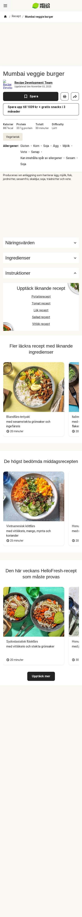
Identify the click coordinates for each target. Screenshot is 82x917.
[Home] (5, 16)
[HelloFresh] (41, 6)
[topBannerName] (41, 29)
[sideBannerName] (41, 209)
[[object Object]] (65, 96)
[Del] (75, 96)
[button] (41, 258)
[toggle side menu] (5, 5)
